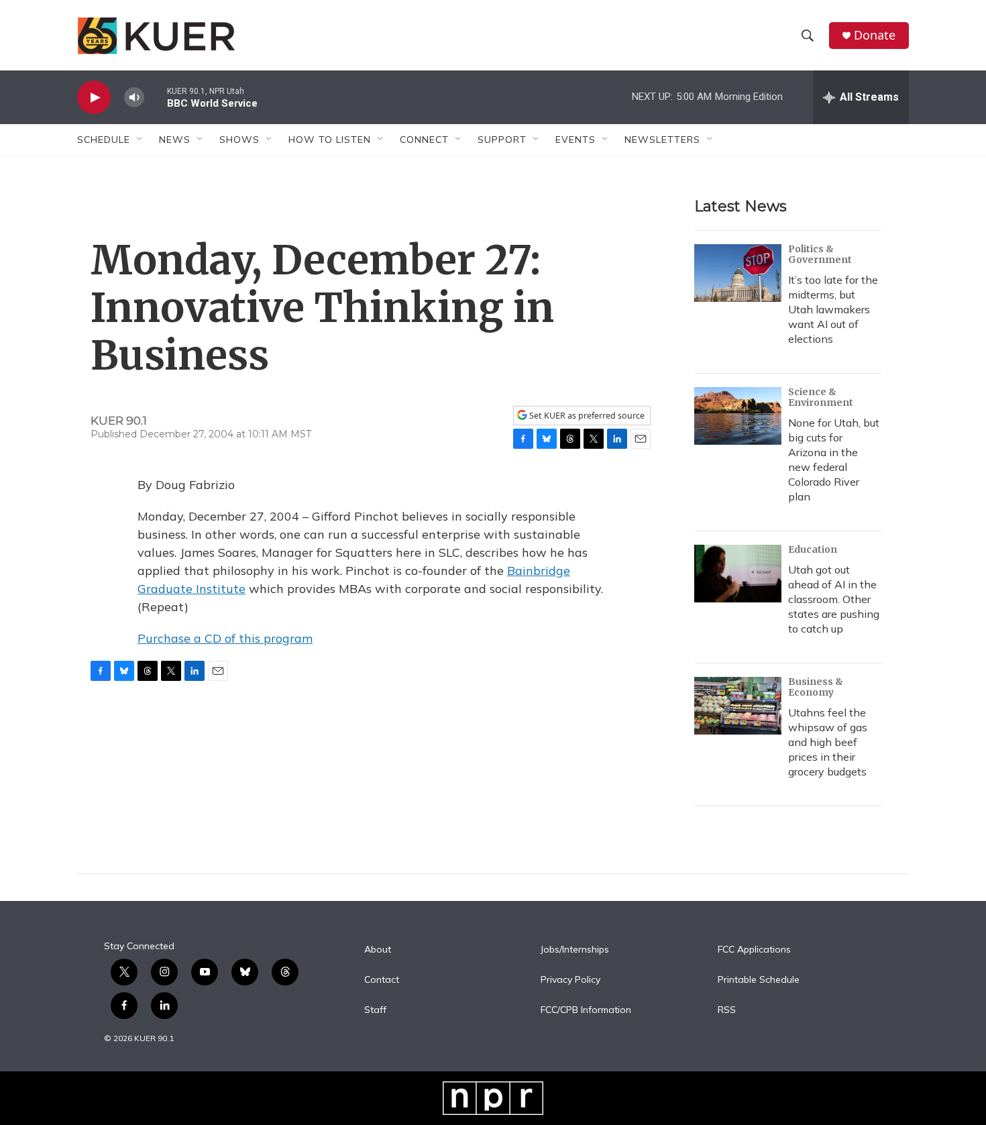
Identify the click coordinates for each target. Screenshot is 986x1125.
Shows (239, 139)
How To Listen (329, 139)
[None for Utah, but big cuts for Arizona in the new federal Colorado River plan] (737, 416)
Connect (424, 139)
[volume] (134, 98)
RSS (727, 1010)
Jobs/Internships (575, 950)
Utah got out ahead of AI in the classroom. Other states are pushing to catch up (833, 599)
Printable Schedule (759, 980)
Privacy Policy (570, 980)
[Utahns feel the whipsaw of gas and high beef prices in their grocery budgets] (737, 706)
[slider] (156, 97)
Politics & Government (820, 254)
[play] (94, 97)
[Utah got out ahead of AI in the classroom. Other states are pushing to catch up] (737, 573)
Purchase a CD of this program (225, 638)
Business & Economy (815, 687)
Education (812, 549)
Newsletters (662, 139)
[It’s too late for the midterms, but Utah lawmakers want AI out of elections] (737, 273)
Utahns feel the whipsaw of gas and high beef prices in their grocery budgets (827, 742)
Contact (381, 980)
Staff (375, 1010)
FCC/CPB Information (586, 1010)
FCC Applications (754, 950)
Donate (874, 35)
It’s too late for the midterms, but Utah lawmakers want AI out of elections (833, 309)
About (377, 950)
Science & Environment (820, 397)
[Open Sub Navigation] (140, 139)
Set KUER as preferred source (586, 415)
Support (502, 139)
